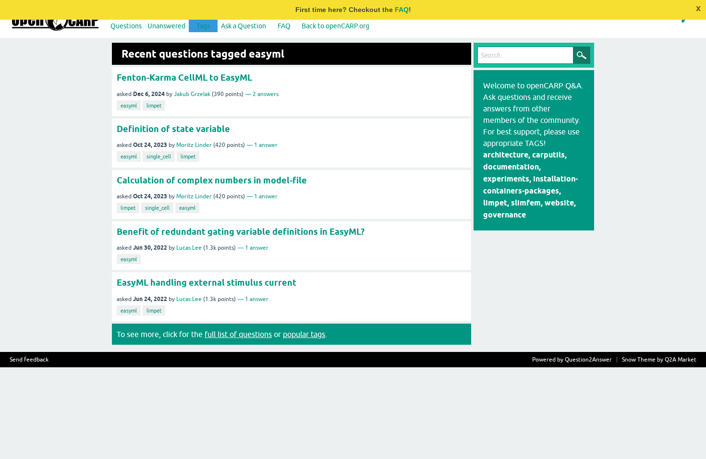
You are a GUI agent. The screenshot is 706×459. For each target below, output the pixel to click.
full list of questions (238, 334)
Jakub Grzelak (192, 94)
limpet (153, 106)
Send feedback (29, 359)
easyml (129, 106)
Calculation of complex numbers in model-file (212, 180)
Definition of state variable (173, 129)
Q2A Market (680, 359)
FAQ (402, 9)
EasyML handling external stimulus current (206, 283)
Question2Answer (588, 359)
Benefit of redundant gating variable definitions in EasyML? (241, 232)
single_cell (158, 156)
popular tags (304, 334)
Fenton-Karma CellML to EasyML (184, 77)
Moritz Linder (194, 145)
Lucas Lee (189, 247)
